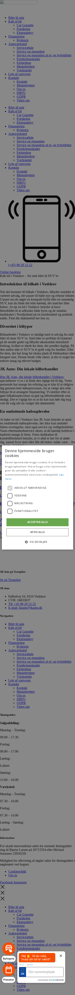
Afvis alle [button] (37, 532)
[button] (37, 541)
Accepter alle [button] (37, 522)
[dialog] (37, 497)
